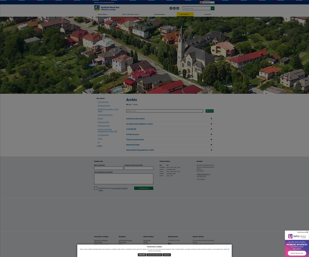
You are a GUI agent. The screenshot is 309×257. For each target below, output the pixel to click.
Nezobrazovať (302, 232)
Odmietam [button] (167, 254)
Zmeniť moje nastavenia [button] (154, 254)
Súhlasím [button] (142, 254)
